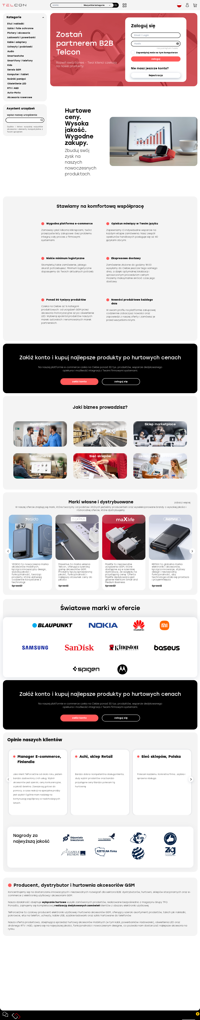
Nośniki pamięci (16, 79)
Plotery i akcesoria (18, 33)
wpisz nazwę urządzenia (22, 115)
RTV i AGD (13, 88)
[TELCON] (14, 5)
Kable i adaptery (17, 42)
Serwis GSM (14, 69)
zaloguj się (121, 381)
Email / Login (141, 35)
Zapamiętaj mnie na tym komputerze (157, 52)
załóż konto (79, 381)
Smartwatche (15, 56)
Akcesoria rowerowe (19, 97)
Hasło (137, 43)
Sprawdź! (17, 585)
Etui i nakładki (15, 23)
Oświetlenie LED (16, 83)
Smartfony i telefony (20, 60)
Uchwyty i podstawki (19, 46)
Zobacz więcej (182, 502)
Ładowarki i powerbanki (21, 37)
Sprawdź (63, 585)
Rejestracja (156, 75)
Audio (10, 51)
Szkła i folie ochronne (20, 28)
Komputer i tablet (18, 74)
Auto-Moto (14, 92)
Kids (9, 65)
